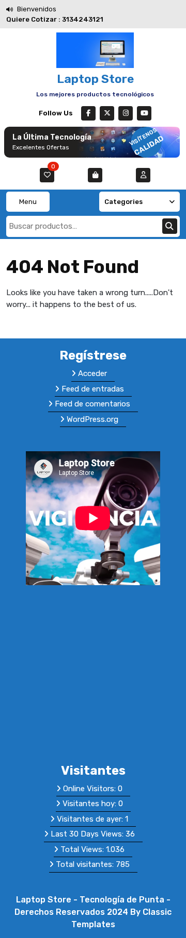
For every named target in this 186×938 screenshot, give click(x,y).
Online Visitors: (90, 788)
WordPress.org (92, 419)
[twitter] (107, 113)
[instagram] (125, 113)
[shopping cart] (95, 175)
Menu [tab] (28, 202)
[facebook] (88, 113)
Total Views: (83, 849)
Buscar (169, 226)
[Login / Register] (143, 175)
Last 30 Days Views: (88, 834)
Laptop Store (95, 79)
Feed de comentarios (92, 403)
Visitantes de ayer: (91, 819)
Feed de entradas (92, 389)
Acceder (92, 373)
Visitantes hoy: (90, 803)
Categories (123, 202)
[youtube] (144, 113)
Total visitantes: (86, 864)
